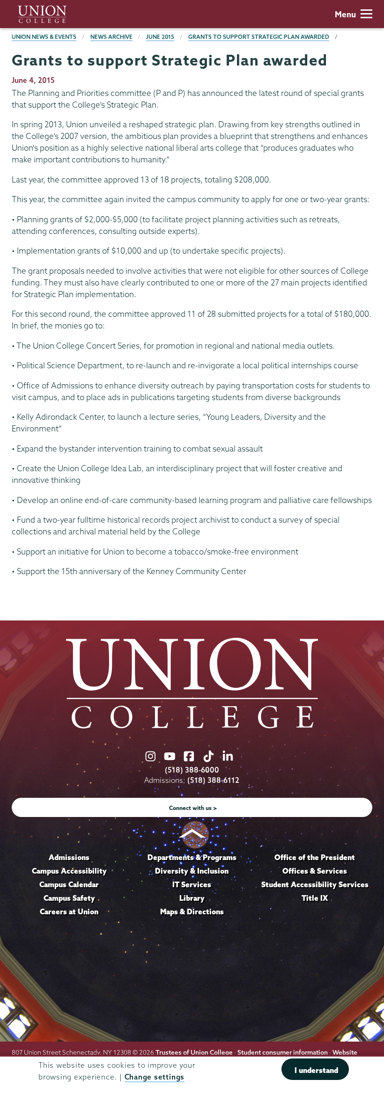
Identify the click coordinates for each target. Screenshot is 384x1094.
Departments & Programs (192, 857)
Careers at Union (69, 911)
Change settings (155, 1076)
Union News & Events (44, 36)
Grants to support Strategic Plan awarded (258, 36)
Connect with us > (193, 807)
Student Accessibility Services (315, 884)
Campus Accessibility (69, 870)
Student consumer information (282, 1052)
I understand (316, 1070)
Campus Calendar (69, 884)
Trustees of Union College (194, 1052)
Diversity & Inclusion (192, 870)
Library (192, 898)
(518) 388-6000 (192, 770)
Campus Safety (69, 898)
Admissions (69, 857)
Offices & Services (314, 870)
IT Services (191, 884)
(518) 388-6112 (213, 780)
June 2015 (160, 36)
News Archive (111, 36)
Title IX (315, 898)
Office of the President (314, 857)
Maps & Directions (192, 911)
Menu (345, 14)
